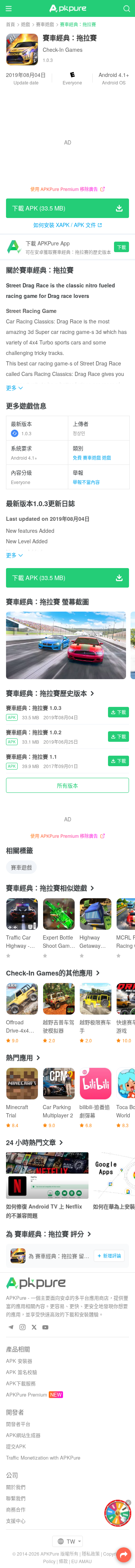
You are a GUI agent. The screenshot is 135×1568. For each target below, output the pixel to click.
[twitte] (34, 1327)
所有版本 (67, 785)
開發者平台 (18, 1423)
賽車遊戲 (45, 24)
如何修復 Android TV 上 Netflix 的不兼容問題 (44, 1211)
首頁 (10, 24)
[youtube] (45, 1327)
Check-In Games (62, 49)
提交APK (16, 1446)
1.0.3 (26, 433)
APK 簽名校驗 (21, 1372)
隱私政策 (91, 1553)
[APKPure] (67, 8)
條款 (63, 1561)
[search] (126, 8)
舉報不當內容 (86, 482)
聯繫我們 (16, 1498)
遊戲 (25, 24)
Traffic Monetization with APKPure (43, 1457)
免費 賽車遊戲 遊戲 (92, 457)
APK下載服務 (21, 1383)
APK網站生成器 (23, 1435)
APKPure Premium (26, 1394)
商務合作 (16, 1509)
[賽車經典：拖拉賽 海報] (66, 645)
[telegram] (10, 1327)
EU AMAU (81, 1561)
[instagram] (22, 1327)
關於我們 (16, 1486)
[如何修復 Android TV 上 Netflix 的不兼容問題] (47, 1175)
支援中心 (16, 1520)
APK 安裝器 (19, 1360)
